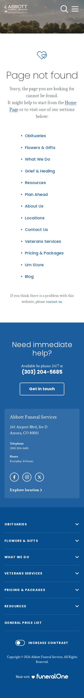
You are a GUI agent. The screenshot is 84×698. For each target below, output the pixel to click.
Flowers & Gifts (40, 147)
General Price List (23, 622)
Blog (29, 276)
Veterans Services (43, 241)
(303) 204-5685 (42, 372)
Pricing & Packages (44, 253)
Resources (35, 182)
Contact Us (36, 229)
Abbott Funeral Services (33, 417)
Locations (35, 218)
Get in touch (42, 389)
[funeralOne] (52, 676)
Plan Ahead (36, 194)
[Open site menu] (75, 8)
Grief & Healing (40, 171)
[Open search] (64, 8)
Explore (24, 490)
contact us (54, 301)
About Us (34, 206)
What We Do (37, 159)
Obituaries (35, 135)
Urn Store (34, 265)
